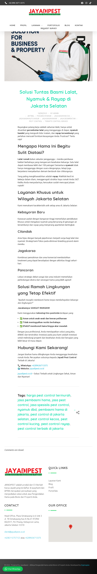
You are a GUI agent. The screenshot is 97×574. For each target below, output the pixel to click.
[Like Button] (74, 410)
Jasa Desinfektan (68, 119)
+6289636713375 (40, 365)
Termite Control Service (56, 121)
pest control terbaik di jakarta (40, 428)
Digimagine (85, 565)
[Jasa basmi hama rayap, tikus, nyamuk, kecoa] (47, 12)
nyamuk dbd (27, 409)
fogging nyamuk (44, 116)
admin (56, 113)
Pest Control (35, 121)
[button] (70, 527)
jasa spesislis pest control (49, 405)
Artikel (31, 116)
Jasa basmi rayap (49, 119)
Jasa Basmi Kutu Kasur (29, 119)
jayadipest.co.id (37, 368)
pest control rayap (55, 424)
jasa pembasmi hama (34, 400)
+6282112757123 (12, 538)
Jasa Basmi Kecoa (62, 116)
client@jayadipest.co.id (14, 532)
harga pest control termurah (48, 395)
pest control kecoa (45, 419)
